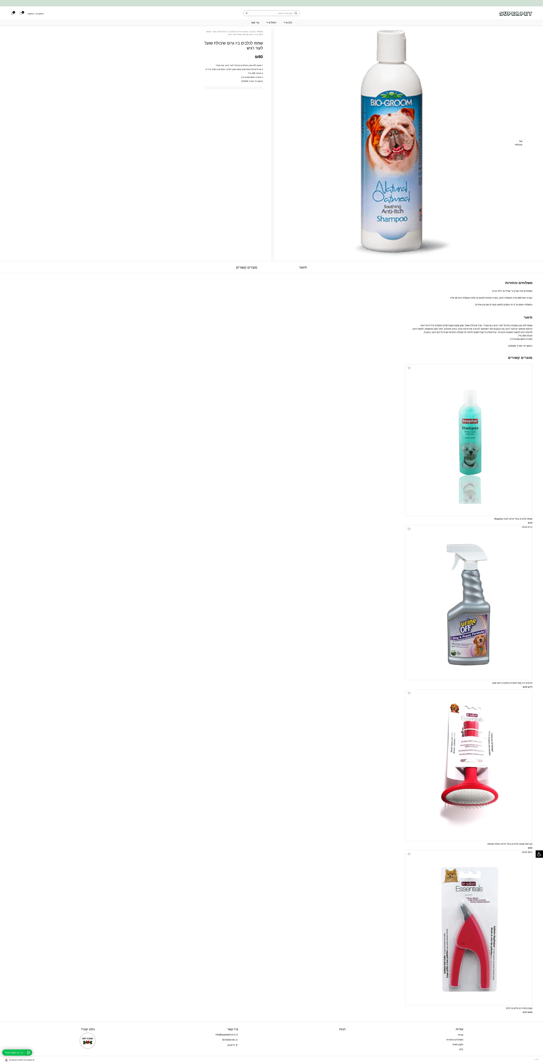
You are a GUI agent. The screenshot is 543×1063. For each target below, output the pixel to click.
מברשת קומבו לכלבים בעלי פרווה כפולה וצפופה (509, 843)
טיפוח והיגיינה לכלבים (238, 31)
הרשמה (31, 14)
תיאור (303, 267)
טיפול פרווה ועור (220, 31)
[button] (409, 368)
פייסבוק (231, 1045)
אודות (460, 1034)
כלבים (289, 22)
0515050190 (228, 1039)
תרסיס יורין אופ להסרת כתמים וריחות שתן (512, 682)
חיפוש (247, 13)
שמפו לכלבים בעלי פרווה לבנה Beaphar (513, 518)
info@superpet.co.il (225, 1034)
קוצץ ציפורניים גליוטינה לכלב (519, 1008)
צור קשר (255, 22)
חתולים (272, 22)
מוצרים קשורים (246, 267)
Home (260, 31)
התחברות (40, 14)
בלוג (461, 1049)
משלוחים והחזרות (454, 1039)
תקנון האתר (457, 1044)
